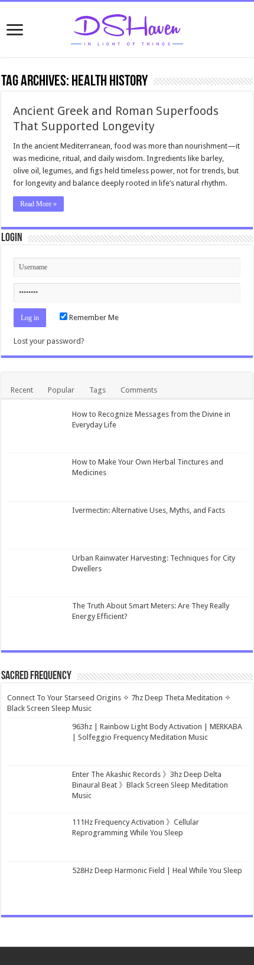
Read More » (38, 204)
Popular (61, 390)
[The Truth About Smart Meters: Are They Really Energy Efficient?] (36, 621)
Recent (22, 390)
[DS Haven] (127, 28)
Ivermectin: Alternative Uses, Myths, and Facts (148, 510)
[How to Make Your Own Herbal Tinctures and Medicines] (36, 477)
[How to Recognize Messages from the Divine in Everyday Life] (36, 429)
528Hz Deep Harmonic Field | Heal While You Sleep (157, 870)
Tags (97, 390)
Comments (139, 390)
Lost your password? (49, 341)
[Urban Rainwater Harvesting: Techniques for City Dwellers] (36, 573)
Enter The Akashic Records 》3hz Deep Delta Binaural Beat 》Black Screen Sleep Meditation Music (150, 785)
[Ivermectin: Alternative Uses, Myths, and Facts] (36, 525)
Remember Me (93, 317)
